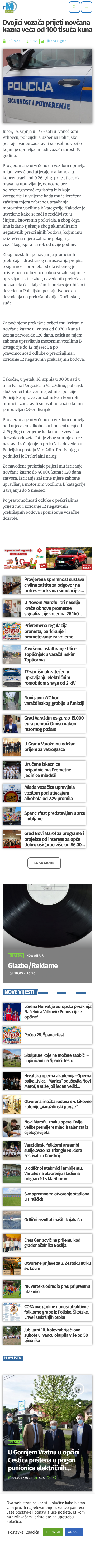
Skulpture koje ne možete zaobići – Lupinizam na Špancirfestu (56, 1058)
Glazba (16, 956)
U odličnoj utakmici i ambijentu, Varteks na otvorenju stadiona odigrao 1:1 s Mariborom (53, 1174)
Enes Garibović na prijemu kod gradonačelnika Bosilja (52, 1243)
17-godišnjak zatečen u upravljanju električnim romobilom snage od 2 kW (49, 677)
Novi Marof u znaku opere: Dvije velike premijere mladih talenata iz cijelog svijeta (56, 1128)
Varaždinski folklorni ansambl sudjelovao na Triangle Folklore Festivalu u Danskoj (53, 1151)
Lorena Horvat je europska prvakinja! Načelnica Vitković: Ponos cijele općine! (58, 1012)
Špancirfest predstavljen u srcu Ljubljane (54, 816)
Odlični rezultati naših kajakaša (53, 1219)
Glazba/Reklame (33, 966)
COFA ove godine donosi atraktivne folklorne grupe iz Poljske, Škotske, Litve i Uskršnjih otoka (56, 1312)
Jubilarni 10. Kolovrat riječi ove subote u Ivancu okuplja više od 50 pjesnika (56, 1335)
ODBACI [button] (73, 1532)
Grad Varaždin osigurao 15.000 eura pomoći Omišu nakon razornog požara (54, 723)
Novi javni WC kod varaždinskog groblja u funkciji (54, 700)
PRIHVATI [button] (53, 1532)
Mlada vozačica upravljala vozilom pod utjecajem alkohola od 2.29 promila (49, 792)
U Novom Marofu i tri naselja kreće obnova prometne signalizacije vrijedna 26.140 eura (52, 611)
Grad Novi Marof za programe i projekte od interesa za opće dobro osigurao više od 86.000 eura (54, 842)
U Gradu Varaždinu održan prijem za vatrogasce (49, 747)
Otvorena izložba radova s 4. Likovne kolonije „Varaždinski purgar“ (58, 1104)
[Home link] (10, 7)
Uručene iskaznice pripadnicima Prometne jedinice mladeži (47, 769)
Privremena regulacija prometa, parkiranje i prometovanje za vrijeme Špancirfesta (48, 634)
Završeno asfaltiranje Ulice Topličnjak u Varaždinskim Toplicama (50, 654)
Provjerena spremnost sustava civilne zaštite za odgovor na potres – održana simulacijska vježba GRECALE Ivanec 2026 (54, 587)
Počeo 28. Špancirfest (44, 1035)
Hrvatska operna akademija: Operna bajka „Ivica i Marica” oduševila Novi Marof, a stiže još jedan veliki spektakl (57, 1084)
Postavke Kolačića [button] (23, 1532)
